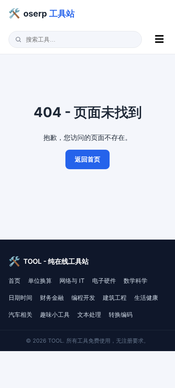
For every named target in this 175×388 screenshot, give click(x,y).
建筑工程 (115, 297)
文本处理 (89, 314)
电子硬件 (104, 280)
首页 (14, 280)
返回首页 (87, 159)
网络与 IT (72, 280)
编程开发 (83, 297)
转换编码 (121, 314)
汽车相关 (20, 314)
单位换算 (40, 280)
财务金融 (52, 297)
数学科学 (135, 280)
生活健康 (146, 297)
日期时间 (20, 297)
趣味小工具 (55, 314)
